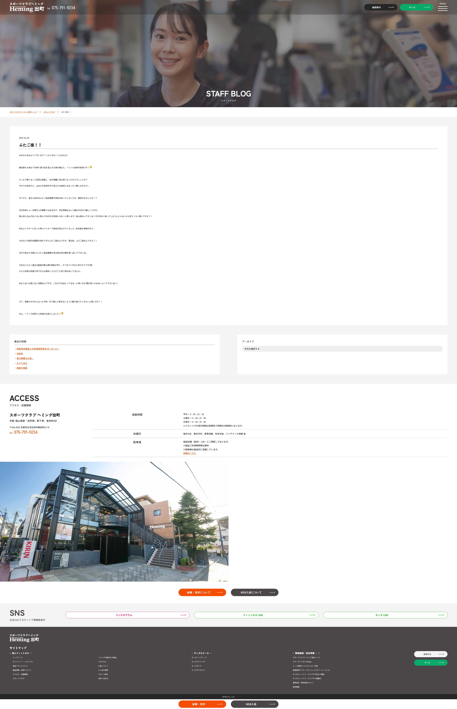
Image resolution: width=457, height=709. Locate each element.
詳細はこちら (189, 453)
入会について (103, 666)
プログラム (102, 662)
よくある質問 (103, 670)
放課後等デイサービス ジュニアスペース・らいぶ (311, 670)
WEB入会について (251, 592)
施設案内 (376, 7)
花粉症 (20, 353)
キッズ (412, 7)
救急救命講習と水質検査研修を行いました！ (38, 348)
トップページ (18, 657)
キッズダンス (197, 666)
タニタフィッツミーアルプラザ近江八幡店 (308, 674)
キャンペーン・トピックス (23, 662)
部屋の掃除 (22, 367)
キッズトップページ (199, 657)
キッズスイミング (198, 662)
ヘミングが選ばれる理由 (107, 657)
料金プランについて (20, 666)
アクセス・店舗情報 (20, 674)
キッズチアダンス (198, 670)
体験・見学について (199, 592)
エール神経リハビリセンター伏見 (305, 666)
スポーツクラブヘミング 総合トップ (306, 657)
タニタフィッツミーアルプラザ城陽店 (307, 678)
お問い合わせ (103, 678)
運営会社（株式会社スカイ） (303, 682)
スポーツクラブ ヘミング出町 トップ (23, 112)
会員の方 (427, 654)
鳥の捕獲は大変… (25, 358)
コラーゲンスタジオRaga (302, 662)
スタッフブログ (49, 112)
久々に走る (22, 363)
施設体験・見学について (22, 670)
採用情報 (296, 687)
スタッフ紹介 (103, 674)
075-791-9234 (61, 7)
